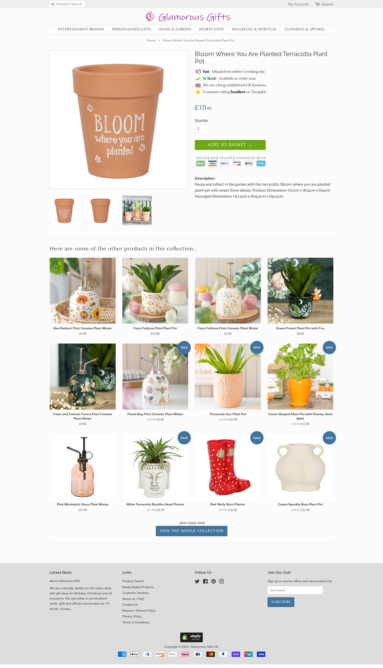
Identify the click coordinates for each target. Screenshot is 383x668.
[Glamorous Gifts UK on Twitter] (197, 582)
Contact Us (130, 604)
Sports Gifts (211, 29)
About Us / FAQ (133, 599)
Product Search (133, 581)
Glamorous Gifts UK (204, 646)
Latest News (61, 572)
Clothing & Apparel (305, 29)
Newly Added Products (138, 587)
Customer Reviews (135, 593)
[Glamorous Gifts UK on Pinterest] (213, 582)
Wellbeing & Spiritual (254, 29)
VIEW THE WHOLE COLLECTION (192, 531)
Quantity (201, 120)
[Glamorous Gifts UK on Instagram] (221, 582)
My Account (298, 4)
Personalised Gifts (131, 29)
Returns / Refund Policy (138, 610)
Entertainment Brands (81, 29)
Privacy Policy (132, 616)
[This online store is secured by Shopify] (191, 641)
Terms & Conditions (136, 622)
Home (151, 40)
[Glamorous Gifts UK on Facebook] (205, 582)
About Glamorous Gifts (65, 581)
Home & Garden (175, 29)
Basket (327, 4)
